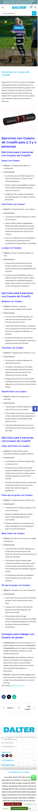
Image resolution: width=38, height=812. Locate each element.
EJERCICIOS (19, 28)
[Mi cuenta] (35, 7)
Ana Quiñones (20, 48)
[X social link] (9, 697)
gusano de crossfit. (18, 685)
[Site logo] (19, 7)
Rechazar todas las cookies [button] (12, 804)
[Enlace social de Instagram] (10, 755)
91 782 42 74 (8, 743)
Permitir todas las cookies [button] (19, 808)
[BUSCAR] (34, 13)
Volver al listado (19, 708)
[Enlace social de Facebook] (4, 697)
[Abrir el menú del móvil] (3, 7)
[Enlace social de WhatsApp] (14, 697)
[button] (35, 409)
